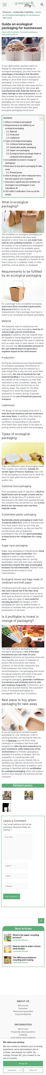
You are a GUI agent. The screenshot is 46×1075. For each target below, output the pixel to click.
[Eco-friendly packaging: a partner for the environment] (7, 807)
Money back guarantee (23, 1011)
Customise (12, 1070)
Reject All (33, 1070)
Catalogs (23, 1035)
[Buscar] (41, 920)
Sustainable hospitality (23, 12)
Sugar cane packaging (19, 150)
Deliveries (23, 1008)
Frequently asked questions (23, 1032)
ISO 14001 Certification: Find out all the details (22, 193)
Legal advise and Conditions (23, 1038)
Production (14, 135)
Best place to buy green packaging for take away (23, 167)
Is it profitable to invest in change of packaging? (20, 161)
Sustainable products (10, 34)
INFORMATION (23, 1024)
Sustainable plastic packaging (23, 147)
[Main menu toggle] (4, 4)
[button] (42, 5)
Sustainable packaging (28, 32)
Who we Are (23, 1006)
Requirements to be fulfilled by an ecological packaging (19, 127)
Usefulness (15, 138)
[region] (23, 1056)
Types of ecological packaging (18, 141)
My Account (23, 1029)
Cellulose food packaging (21, 144)
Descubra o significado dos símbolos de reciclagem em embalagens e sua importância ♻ (22, 185)
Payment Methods (23, 1014)
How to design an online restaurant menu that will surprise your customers (23, 177)
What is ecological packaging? (18, 122)
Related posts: (16, 172)
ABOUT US (23, 1001)
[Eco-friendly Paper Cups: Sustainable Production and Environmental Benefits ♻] (7, 795)
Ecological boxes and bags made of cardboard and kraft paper (25, 155)
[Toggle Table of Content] (40, 118)
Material (13, 132)
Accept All (23, 1063)
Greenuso (6, 12)
